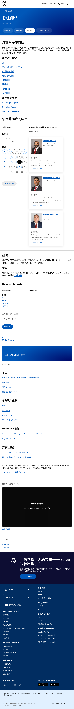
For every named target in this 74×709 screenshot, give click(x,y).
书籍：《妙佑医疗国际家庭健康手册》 (16, 453)
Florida (4, 300)
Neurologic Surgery (10, 102)
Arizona (4, 298)
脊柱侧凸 (10, 18)
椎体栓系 (5, 382)
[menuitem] (7, 30)
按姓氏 (4, 147)
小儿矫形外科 (8, 71)
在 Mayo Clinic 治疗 (44, 30)
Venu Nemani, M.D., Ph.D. (51, 177)
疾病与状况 (8, 11)
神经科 (5, 84)
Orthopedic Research (10, 111)
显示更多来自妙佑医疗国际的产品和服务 (16, 457)
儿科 (4, 62)
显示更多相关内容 (8, 392)
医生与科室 (30, 30)
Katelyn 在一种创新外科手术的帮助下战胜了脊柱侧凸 (21, 377)
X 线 (3, 406)
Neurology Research (10, 107)
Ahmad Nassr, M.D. (49, 140)
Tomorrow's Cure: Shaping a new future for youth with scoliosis (23, 434)
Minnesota (5, 303)
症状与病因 (8, 30)
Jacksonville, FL (10, 138)
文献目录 (18, 275)
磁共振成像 (6, 410)
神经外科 (6, 80)
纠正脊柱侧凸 (7, 387)
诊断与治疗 (19, 30)
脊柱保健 (6, 88)
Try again (37, 512)
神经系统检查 (7, 415)
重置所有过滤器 (9, 183)
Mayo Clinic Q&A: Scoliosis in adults (14, 439)
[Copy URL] (49, 508)
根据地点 (5, 134)
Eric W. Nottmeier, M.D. (51, 215)
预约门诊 (8, 23)
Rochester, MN (10, 142)
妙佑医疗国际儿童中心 (12, 67)
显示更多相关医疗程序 (10, 420)
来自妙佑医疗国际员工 (10, 314)
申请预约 (7, 327)
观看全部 (5, 306)
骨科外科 (6, 93)
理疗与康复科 (8, 75)
